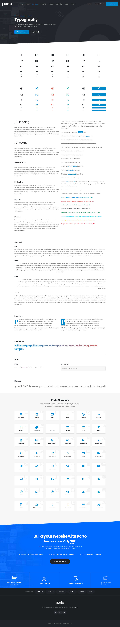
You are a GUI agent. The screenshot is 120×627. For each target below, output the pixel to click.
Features (44, 4)
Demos (28, 4)
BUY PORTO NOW (60, 561)
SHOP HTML (50, 591)
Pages (51, 4)
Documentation (99, 3)
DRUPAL (90, 591)
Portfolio (59, 4)
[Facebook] (56, 612)
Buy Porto (35, 32)
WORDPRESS (61, 591)
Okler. (76, 607)
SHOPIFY (82, 591)
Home (21, 4)
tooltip (67, 182)
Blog (66, 4)
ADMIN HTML (40, 591)
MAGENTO (72, 591)
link (74, 182)
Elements (35, 4)
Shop (72, 4)
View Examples (21, 32)
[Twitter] (60, 612)
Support (90, 3)
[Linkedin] (64, 612)
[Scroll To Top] (117, 625)
